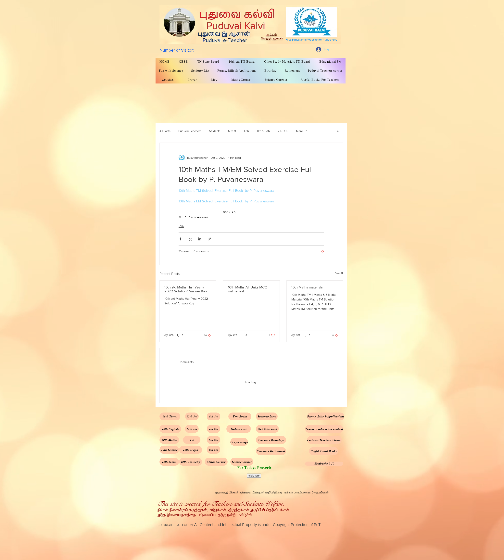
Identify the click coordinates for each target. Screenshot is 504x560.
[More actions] (322, 157)
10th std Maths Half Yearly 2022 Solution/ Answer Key (185, 289)
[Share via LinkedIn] (200, 239)
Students (214, 131)
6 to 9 (232, 131)
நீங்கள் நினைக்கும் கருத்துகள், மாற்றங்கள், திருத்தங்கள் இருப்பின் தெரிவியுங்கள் (223, 506)
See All (339, 273)
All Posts (164, 131)
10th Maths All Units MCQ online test (247, 289)
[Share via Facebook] (180, 239)
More (299, 131)
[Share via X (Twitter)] (190, 239)
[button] (338, 130)
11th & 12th (263, 131)
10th (246, 131)
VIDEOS (283, 131)
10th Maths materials (307, 287)
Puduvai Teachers (189, 131)
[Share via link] (209, 239)
